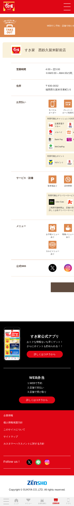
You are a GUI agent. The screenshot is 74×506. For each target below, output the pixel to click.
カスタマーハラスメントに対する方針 (23, 443)
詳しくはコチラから (45, 354)
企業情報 (8, 415)
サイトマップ (10, 436)
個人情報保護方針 (13, 422)
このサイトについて (14, 429)
